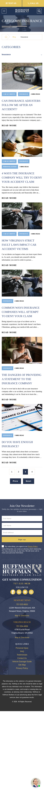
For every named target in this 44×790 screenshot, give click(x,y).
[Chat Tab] (22, 395)
